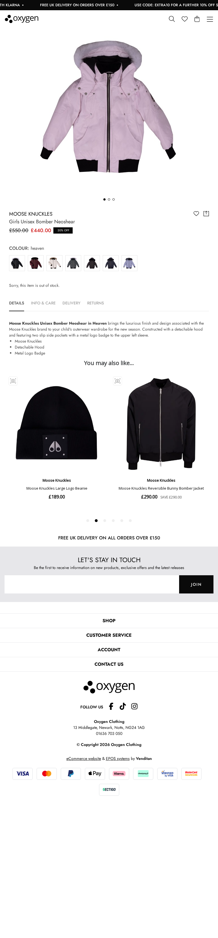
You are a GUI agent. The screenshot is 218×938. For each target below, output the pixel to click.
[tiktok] (125, 707)
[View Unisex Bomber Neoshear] (17, 263)
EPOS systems (118, 758)
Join (196, 584)
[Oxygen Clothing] (22, 19)
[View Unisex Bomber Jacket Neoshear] (73, 263)
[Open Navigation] (209, 19)
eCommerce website (83, 758)
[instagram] (134, 707)
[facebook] (113, 707)
